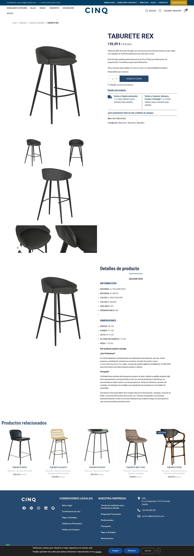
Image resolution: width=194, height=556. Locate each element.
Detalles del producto (117, 90)
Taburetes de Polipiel (24, 471)
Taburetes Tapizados (36, 23)
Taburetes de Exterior (62, 471)
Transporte (106, 526)
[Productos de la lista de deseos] (160, 10)
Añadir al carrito (134, 79)
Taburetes (23, 23)
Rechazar (132, 550)
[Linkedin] (45, 508)
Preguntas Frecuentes (111, 514)
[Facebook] (24, 508)
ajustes (98, 552)
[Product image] (20, 447)
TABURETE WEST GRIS (135, 467)
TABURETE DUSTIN (97, 467)
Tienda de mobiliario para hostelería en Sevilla (112, 506)
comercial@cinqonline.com (111, 364)
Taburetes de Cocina (140, 471)
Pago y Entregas (69, 517)
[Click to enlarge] (18, 247)
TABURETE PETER (174, 467)
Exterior (66, 473)
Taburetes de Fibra (55, 473)
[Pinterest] (31, 508)
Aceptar (115, 550)
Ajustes (148, 550)
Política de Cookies (71, 530)
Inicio (14, 23)
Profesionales (107, 520)
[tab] (136, 278)
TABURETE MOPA (19, 467)
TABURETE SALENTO (58, 467)
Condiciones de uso (71, 511)
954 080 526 (11, 3)
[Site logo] (97, 10)
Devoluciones (107, 538)
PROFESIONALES (178, 3)
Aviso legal (67, 505)
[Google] (53, 508)
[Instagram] (38, 508)
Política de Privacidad (72, 524)
